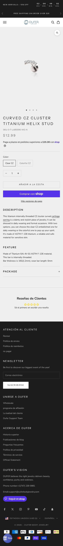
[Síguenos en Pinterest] (28, 509)
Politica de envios (11, 341)
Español (50, 518)
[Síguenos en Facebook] (4, 509)
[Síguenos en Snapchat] (52, 509)
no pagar (7, 351)
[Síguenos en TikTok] (44, 509)
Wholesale (8, 403)
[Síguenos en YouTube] (36, 509)
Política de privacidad (13, 449)
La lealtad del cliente (13, 413)
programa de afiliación (13, 408)
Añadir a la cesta (31, 184)
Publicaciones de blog (13, 439)
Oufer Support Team (13, 418)
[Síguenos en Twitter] (12, 509)
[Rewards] (7, 538)
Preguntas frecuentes (13, 444)
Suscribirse (15, 385)
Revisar (6, 336)
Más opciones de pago (31, 201)
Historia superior (11, 434)
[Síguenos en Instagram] (20, 509)
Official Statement (11, 460)
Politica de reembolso (13, 346)
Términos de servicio (12, 454)
